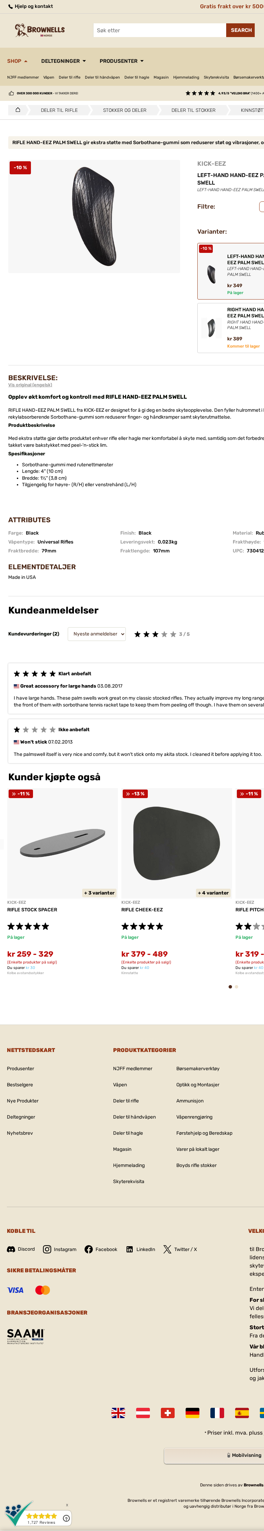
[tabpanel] (63, 881)
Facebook (106, 1249)
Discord (26, 1249)
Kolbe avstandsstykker (25, 973)
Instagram (65, 1249)
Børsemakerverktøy (198, 1069)
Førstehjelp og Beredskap (204, 1133)
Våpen (48, 77)
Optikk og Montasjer (197, 1085)
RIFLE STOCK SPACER (32, 910)
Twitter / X (185, 1249)
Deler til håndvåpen (102, 77)
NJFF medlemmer (23, 77)
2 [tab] (238, 990)
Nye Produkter (22, 1101)
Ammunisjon (190, 1101)
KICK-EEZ (211, 163)
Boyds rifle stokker (196, 1165)
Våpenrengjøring (194, 1117)
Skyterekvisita (216, 77)
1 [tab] (232, 990)
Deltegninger (60, 61)
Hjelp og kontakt (33, 6)
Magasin (161, 77)
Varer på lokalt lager (197, 1149)
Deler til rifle (69, 77)
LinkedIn (145, 1249)
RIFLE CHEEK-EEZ (142, 910)
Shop (14, 61)
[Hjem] (16, 110)
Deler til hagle (136, 77)
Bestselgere (20, 1085)
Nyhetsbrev (20, 1133)
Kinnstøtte (129, 973)
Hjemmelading (186, 77)
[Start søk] (240, 30)
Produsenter (119, 61)
